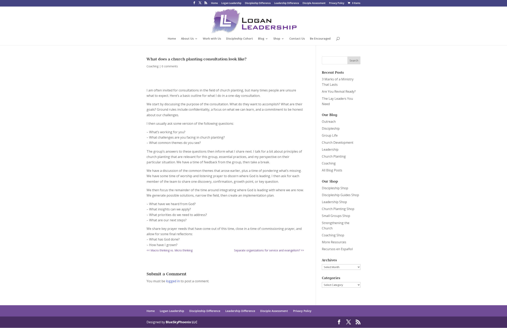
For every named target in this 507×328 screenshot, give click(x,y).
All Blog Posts (332, 170)
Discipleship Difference (258, 3)
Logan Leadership (231, 3)
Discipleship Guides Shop (340, 195)
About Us (187, 38)
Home (214, 3)
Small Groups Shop (336, 216)
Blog (261, 38)
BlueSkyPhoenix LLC (181, 322)
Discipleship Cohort (239, 38)
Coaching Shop (333, 235)
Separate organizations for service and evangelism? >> (269, 250)
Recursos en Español (337, 249)
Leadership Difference (286, 3)
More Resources (334, 242)
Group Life (330, 135)
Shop (276, 38)
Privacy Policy (336, 3)
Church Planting (334, 156)
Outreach (329, 121)
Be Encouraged (320, 38)
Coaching (152, 66)
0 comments (170, 66)
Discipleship (331, 128)
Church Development (337, 142)
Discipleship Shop (335, 188)
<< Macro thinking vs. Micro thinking (170, 250)
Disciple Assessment (314, 3)
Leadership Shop (334, 202)
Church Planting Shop (338, 209)
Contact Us (297, 38)
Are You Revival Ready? (339, 91)
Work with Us (212, 38)
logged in (173, 281)
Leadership (330, 149)
